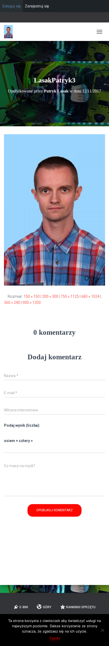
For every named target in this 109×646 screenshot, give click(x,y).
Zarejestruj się (37, 6)
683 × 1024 (90, 296)
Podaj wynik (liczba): (22, 425)
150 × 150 (32, 296)
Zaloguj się (11, 6)
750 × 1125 (70, 296)
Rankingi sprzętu (81, 607)
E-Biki (24, 607)
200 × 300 (50, 296)
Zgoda (54, 638)
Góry (47, 607)
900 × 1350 (31, 302)
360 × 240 (12, 302)
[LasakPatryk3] (54, 209)
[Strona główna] (10, 31)
